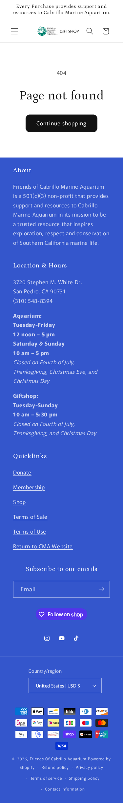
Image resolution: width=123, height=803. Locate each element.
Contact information (65, 789)
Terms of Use (29, 531)
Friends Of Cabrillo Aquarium (58, 758)
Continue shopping (61, 123)
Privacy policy (89, 767)
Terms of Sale (30, 516)
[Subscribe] (102, 589)
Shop (19, 502)
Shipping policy (84, 778)
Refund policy (55, 767)
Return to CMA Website (43, 546)
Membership (29, 487)
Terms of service (46, 778)
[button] (14, 31)
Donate (22, 472)
